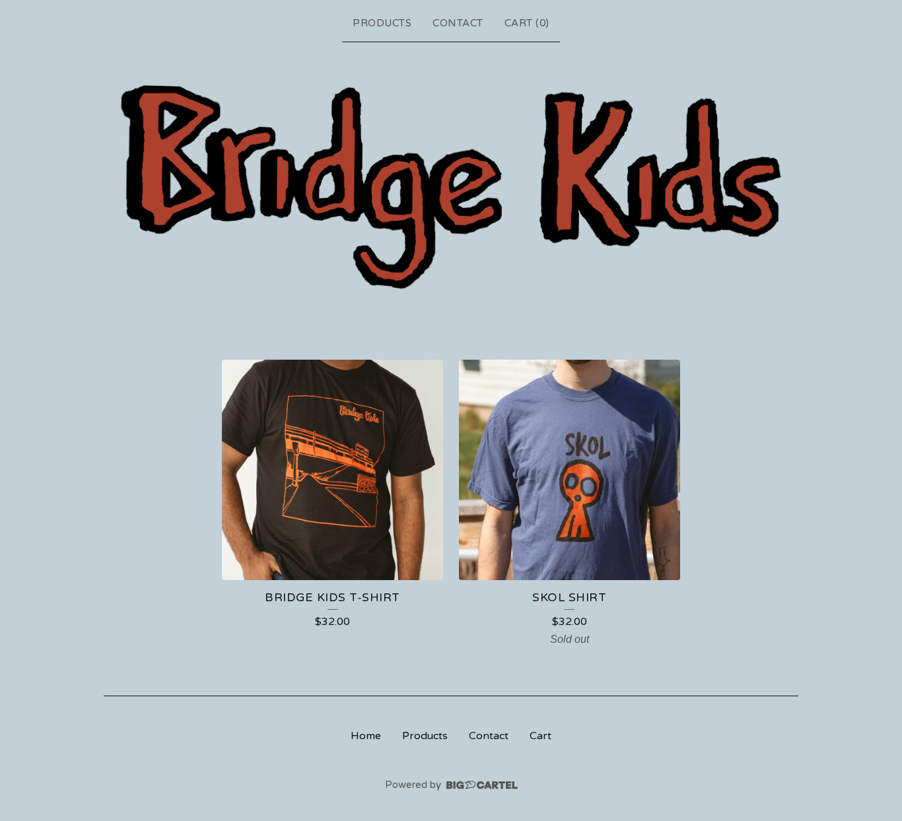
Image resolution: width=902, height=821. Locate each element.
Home (366, 735)
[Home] (451, 186)
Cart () (526, 23)
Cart (540, 735)
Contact (458, 23)
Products (382, 23)
